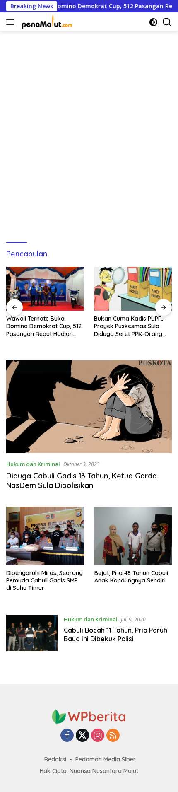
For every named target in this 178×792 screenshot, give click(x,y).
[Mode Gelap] (153, 22)
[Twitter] (82, 736)
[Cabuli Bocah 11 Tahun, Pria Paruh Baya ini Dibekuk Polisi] (32, 633)
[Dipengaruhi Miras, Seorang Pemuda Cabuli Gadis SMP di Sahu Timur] (45, 536)
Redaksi (55, 759)
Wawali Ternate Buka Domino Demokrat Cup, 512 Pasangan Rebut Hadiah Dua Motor (44, 326)
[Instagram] (97, 736)
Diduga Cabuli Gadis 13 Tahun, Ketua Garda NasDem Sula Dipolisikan (81, 480)
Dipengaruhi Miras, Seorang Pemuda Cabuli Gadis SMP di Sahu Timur (44, 580)
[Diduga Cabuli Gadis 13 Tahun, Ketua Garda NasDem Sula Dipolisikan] (89, 406)
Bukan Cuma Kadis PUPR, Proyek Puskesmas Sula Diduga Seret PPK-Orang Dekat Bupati (128, 326)
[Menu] (11, 22)
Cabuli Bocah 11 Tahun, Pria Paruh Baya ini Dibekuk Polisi (115, 634)
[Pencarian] (167, 22)
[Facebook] (67, 736)
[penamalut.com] (46, 22)
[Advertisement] (89, 133)
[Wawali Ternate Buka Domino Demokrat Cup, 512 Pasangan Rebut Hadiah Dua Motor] (45, 289)
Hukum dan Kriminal (33, 464)
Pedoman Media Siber (105, 759)
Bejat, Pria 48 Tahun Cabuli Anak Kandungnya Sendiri (131, 576)
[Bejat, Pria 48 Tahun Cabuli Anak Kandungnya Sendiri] (133, 536)
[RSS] (113, 736)
